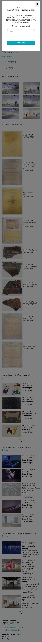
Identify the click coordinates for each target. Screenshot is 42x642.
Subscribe (21, 42)
